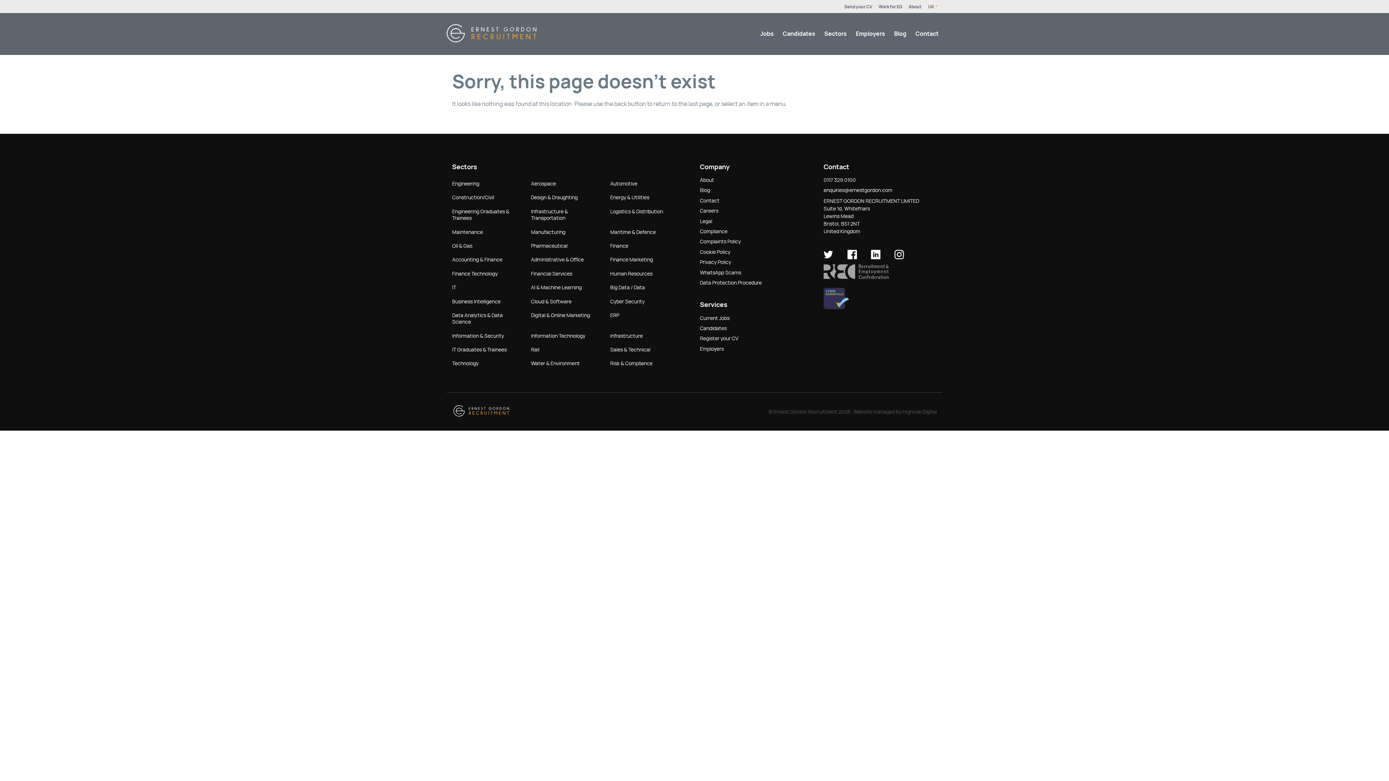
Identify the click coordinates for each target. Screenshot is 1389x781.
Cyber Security (627, 301)
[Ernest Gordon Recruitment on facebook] (852, 257)
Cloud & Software (551, 301)
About (915, 7)
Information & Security (478, 336)
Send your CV (858, 7)
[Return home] (491, 40)
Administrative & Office (557, 259)
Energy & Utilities (629, 197)
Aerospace (543, 183)
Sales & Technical (630, 349)
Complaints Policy (720, 241)
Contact (927, 34)
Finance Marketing (631, 259)
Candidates (799, 34)
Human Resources (631, 273)
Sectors (835, 34)
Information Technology (558, 336)
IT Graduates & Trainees (479, 349)
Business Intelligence (476, 301)
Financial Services (551, 273)
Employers (870, 34)
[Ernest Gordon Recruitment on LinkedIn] (875, 257)
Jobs (767, 34)
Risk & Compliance (631, 363)
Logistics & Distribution (636, 211)
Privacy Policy (715, 262)
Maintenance (467, 232)
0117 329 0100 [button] (840, 180)
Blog (900, 34)
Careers (709, 211)
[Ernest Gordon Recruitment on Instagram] (899, 257)
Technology (465, 363)
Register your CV (719, 338)
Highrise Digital (919, 412)
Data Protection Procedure (731, 282)
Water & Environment (555, 363)
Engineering (465, 183)
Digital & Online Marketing (560, 315)
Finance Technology (475, 273)
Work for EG (890, 7)
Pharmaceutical (549, 246)
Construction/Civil (473, 197)
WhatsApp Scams (720, 272)
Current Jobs (715, 318)
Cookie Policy (715, 252)
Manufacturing (548, 232)
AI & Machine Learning (556, 287)
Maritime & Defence (633, 232)
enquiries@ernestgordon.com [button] (858, 190)
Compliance (713, 231)
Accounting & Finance (477, 259)
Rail (535, 349)
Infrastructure (626, 336)
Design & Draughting (554, 197)
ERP (614, 315)
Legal (706, 221)
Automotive (623, 183)
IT (454, 287)
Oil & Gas (462, 246)
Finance (619, 246)
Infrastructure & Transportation (549, 214)
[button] (856, 277)
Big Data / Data (627, 287)
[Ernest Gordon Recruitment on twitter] (828, 257)
